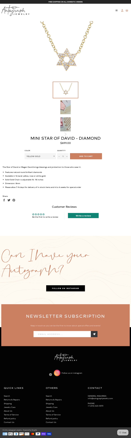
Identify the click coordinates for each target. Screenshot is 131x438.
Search (7, 396)
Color (27, 150)
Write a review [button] (83, 215)
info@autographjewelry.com (100, 398)
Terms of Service (11, 414)
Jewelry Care (9, 407)
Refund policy (10, 418)
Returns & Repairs (12, 399)
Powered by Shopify (30, 430)
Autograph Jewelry (15, 430)
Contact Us (9, 422)
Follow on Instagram (65, 288)
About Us (8, 411)
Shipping (8, 403)
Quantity (61, 150)
